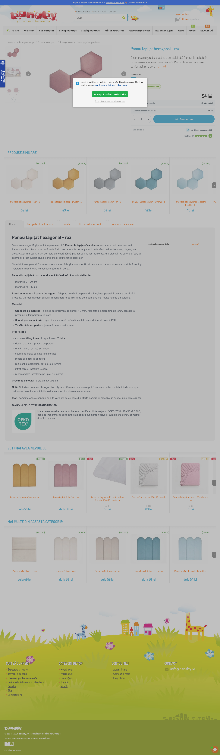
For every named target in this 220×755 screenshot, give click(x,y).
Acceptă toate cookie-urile (110, 94)
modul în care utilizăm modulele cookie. (110, 85)
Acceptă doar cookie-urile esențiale (110, 101)
